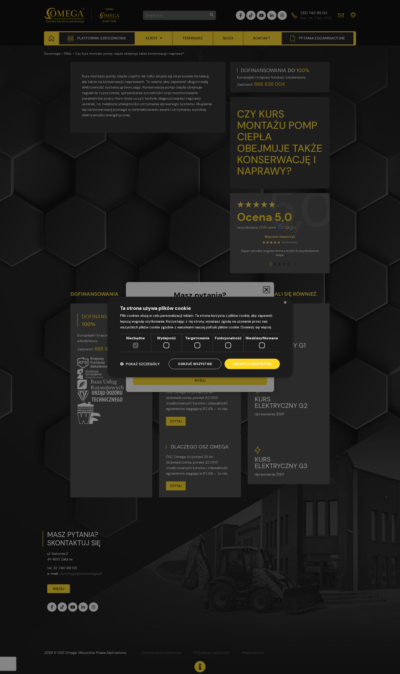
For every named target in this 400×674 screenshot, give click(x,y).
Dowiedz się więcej (256, 327)
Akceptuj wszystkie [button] (252, 364)
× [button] (285, 302)
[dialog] (200, 337)
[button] (140, 364)
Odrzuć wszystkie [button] (195, 364)
